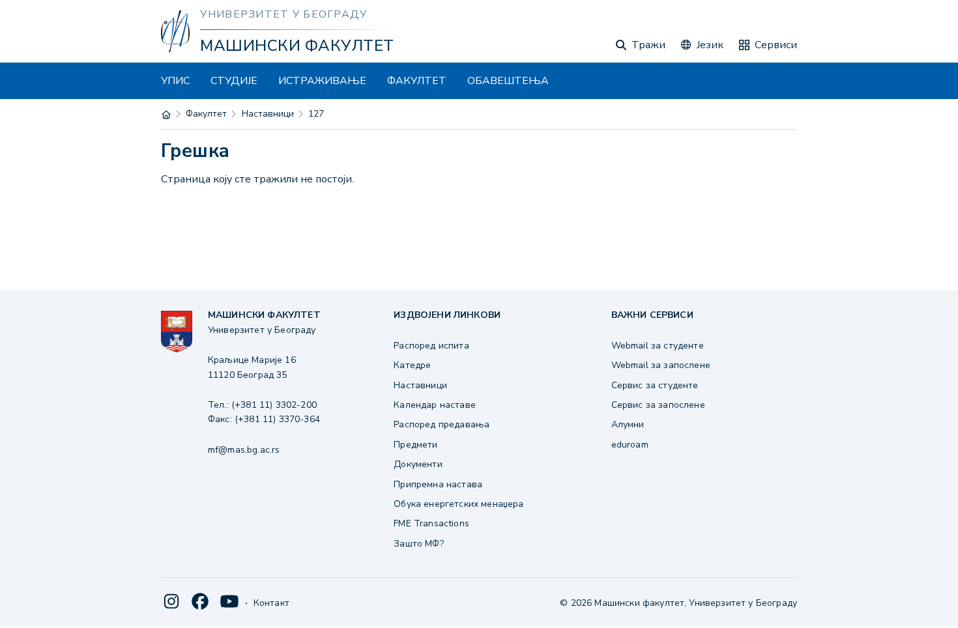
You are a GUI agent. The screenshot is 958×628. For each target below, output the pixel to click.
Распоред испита (431, 345)
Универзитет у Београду (283, 14)
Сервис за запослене (658, 405)
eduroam (629, 444)
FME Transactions (431, 523)
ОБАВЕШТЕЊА (508, 81)
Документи (418, 464)
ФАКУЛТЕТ (416, 81)
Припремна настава (438, 484)
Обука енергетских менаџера (458, 504)
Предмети (415, 444)
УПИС (175, 81)
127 (316, 113)
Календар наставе (435, 405)
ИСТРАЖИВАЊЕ (322, 81)
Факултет (206, 113)
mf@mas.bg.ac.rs (244, 450)
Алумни (628, 424)
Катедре (412, 365)
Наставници (268, 113)
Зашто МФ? (418, 543)
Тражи (648, 45)
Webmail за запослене (660, 365)
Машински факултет (297, 45)
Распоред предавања (441, 424)
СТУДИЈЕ (233, 81)
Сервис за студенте (655, 385)
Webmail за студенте (657, 345)
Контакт (271, 603)
